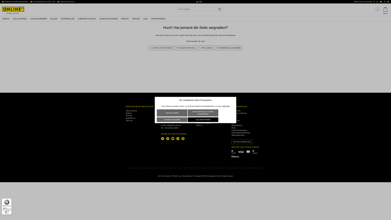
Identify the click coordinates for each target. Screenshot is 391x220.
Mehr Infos (226, 106)
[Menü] (10, 200)
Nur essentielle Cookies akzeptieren (203, 113)
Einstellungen (172, 113)
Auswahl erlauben (172, 119)
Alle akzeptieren (203, 119)
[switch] (7, 212)
